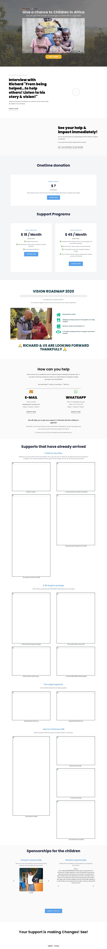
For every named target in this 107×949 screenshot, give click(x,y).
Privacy (56, 946)
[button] (53, 35)
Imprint (50, 946)
